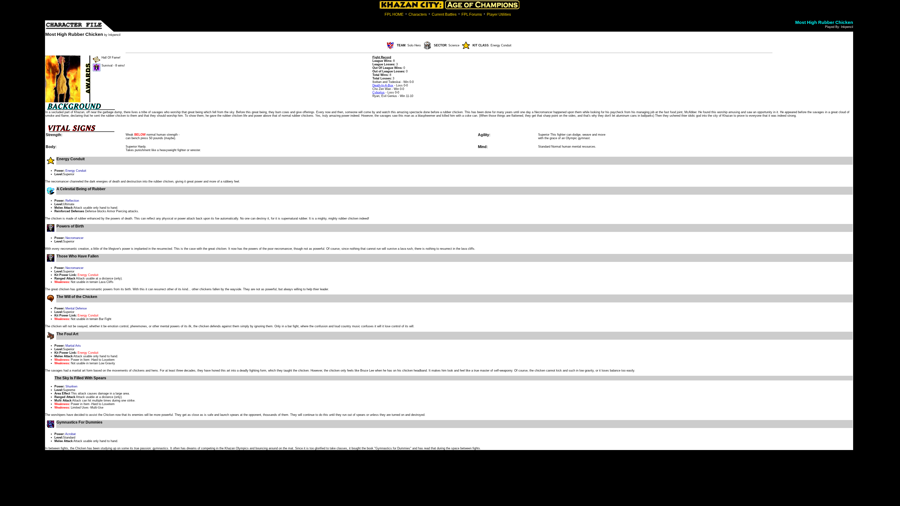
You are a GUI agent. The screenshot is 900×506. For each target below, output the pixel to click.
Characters (418, 14)
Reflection (72, 200)
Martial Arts (73, 345)
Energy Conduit (75, 170)
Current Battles (444, 14)
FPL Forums (471, 14)
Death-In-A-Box (382, 85)
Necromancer (74, 238)
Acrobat (70, 434)
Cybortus (378, 92)
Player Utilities (499, 14)
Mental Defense (76, 308)
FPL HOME (394, 14)
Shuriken (71, 386)
